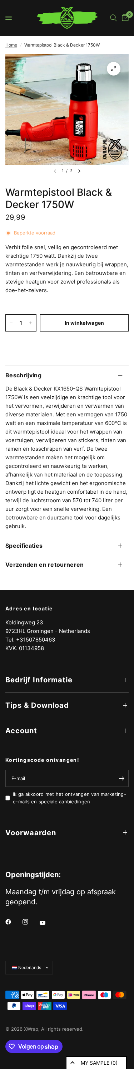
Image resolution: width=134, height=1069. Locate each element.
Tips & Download (37, 705)
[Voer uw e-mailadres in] (121, 778)
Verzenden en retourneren (44, 564)
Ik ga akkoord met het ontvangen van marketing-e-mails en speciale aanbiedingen (69, 797)
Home (11, 45)
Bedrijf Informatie (39, 680)
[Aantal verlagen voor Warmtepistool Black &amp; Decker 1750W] (11, 323)
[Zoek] (113, 18)
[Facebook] (13, 922)
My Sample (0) (99, 1063)
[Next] (79, 171)
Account (21, 730)
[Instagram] (30, 922)
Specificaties (24, 545)
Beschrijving (23, 375)
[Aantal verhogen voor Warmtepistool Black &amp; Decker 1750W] (30, 323)
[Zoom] (113, 69)
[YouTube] (47, 922)
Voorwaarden (30, 832)
